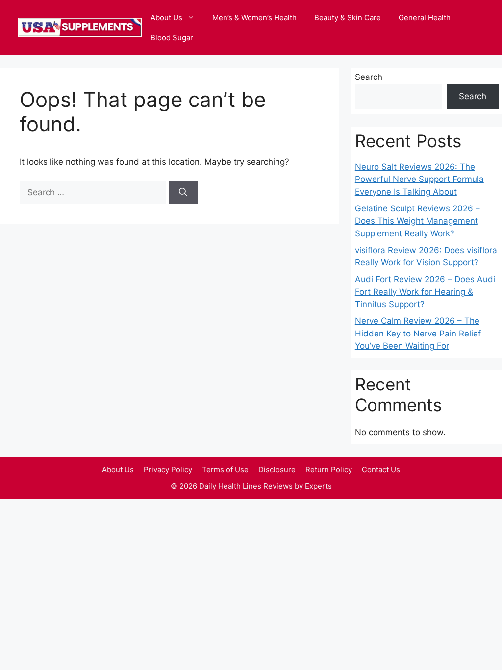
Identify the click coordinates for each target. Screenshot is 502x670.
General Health (425, 17)
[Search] (183, 193)
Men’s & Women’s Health (254, 17)
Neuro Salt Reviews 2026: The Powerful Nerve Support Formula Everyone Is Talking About (419, 179)
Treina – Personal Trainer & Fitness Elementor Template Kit (264, 511)
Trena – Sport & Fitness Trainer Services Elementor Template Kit (324, 511)
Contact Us (381, 469)
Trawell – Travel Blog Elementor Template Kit (184, 511)
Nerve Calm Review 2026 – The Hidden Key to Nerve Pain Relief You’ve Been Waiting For (418, 333)
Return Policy (328, 469)
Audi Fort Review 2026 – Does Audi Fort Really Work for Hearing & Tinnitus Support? (425, 291)
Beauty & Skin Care (347, 17)
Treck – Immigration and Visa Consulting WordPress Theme (210, 511)
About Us (166, 17)
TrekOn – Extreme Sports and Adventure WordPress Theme (294, 511)
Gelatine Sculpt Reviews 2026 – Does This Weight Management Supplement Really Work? (417, 221)
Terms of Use (225, 469)
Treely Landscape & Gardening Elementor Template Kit (237, 511)
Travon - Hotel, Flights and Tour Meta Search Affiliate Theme (137, 511)
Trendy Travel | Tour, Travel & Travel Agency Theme (353, 511)
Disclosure (277, 469)
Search (368, 77)
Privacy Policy (168, 469)
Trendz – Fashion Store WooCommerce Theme (378, 511)
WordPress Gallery (117, 511)
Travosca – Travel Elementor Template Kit (162, 511)
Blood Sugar (172, 37)
